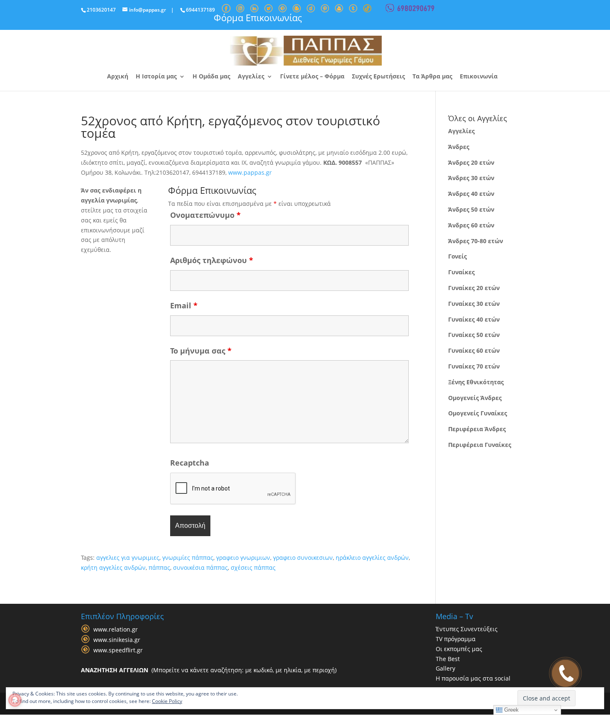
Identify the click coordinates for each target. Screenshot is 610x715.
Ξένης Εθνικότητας (476, 382)
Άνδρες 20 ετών (471, 162)
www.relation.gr (115, 629)
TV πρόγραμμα (456, 639)
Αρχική (117, 76)
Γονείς (457, 256)
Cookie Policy (167, 701)
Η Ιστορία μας (156, 76)
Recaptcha (189, 463)
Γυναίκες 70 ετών (474, 366)
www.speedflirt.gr (118, 650)
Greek (511, 710)
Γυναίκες (461, 272)
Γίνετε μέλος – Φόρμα (312, 76)
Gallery (445, 668)
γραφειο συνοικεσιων (303, 557)
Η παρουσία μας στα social (473, 678)
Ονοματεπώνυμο (205, 215)
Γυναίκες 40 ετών (474, 319)
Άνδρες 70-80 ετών (475, 241)
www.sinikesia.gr (116, 640)
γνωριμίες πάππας (187, 557)
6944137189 (200, 9)
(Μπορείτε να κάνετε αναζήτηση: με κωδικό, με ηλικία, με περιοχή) (209, 670)
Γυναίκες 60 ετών (474, 350)
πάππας (159, 567)
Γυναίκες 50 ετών (474, 335)
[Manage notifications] (15, 700)
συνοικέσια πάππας (200, 567)
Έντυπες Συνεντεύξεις (467, 629)
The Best (448, 659)
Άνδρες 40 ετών (471, 194)
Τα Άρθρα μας (432, 76)
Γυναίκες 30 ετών (474, 303)
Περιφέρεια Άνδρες (477, 429)
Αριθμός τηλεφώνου (211, 260)
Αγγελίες (251, 76)
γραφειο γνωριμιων (243, 557)
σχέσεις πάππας (253, 567)
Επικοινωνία (479, 76)
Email (184, 305)
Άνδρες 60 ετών (471, 225)
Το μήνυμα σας (201, 351)
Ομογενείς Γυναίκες (477, 413)
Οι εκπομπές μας (459, 649)
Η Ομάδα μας (211, 76)
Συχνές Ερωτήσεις (378, 76)
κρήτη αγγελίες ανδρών (113, 567)
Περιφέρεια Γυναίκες (479, 445)
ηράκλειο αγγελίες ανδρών (372, 557)
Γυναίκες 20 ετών (474, 288)
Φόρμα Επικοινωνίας (258, 17)
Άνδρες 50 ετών (471, 209)
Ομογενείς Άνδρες (475, 398)
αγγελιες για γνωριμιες (127, 557)
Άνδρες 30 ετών (471, 178)
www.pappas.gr (250, 172)
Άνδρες (458, 147)
